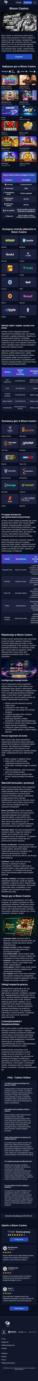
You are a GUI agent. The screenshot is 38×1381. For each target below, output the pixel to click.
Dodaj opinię (19, 1239)
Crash (22, 71)
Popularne (5, 71)
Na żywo (13, 71)
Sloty (31, 71)
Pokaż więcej (18, 1308)
